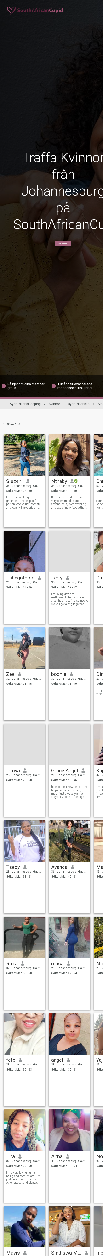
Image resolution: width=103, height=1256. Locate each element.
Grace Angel (64, 771)
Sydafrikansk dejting (25, 404)
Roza (11, 963)
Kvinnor (54, 404)
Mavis (13, 1253)
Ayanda (59, 867)
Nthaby (59, 481)
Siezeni (14, 481)
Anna (57, 1156)
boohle (58, 674)
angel (57, 1060)
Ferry (57, 578)
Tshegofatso (20, 578)
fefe (10, 1060)
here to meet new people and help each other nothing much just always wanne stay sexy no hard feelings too (69, 792)
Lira (10, 1156)
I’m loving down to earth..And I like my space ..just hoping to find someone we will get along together (69, 599)
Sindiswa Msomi (66, 1253)
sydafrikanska (79, 404)
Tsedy (13, 867)
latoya (13, 771)
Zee (10, 674)
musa (57, 963)
